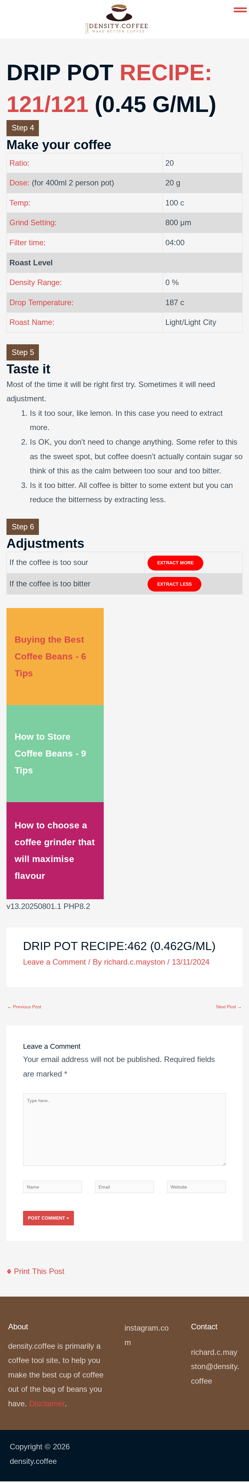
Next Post (229, 1006)
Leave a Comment (54, 961)
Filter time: (27, 242)
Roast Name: (31, 322)
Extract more (175, 562)
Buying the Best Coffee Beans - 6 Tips (50, 656)
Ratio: (19, 163)
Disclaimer (47, 1403)
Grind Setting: (33, 222)
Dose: (19, 182)
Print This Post (38, 1271)
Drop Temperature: (41, 302)
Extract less (174, 584)
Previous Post (24, 1006)
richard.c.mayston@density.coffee (215, 1366)
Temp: (19, 202)
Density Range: (35, 282)
